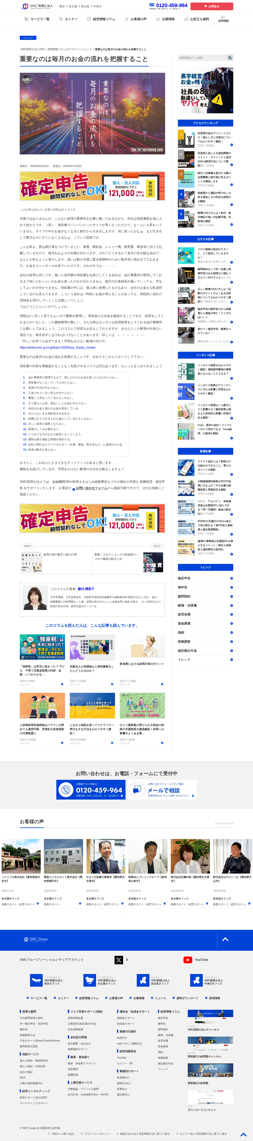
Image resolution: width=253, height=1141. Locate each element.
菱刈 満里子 (86, 589)
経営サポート (27, 904)
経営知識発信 (128, 1051)
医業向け (122, 1089)
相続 (181, 632)
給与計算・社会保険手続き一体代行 (88, 1094)
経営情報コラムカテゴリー (63, 49)
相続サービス (30, 1054)
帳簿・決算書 (187, 605)
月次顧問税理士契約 (31, 1017)
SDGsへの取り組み (63, 1133)
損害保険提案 (75, 1017)
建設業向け (123, 1094)
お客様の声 (116, 998)
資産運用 (73, 1069)
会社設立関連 (78, 1037)
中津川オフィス (53, 894)
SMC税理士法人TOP (32, 49)
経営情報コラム (89, 998)
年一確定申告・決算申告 (34, 1023)
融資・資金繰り (80, 1056)
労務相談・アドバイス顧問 (83, 1089)
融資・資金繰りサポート (82, 1063)
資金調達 (184, 623)
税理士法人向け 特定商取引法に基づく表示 (145, 1133)
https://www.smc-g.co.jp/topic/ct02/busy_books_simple (58, 347)
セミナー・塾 (124, 1063)
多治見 (85, 6)
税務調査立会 (27, 1035)
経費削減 (73, 1074)
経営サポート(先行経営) (33, 1097)
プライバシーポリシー (97, 1133)
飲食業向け (123, 1077)
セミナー (63, 998)
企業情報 (138, 998)
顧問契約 (184, 596)
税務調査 (184, 641)
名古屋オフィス (11, 898)
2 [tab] (129, 912)
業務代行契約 (128, 1031)
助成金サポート (126, 1023)
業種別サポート (129, 1071)
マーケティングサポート (34, 1103)
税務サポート (9, 904)
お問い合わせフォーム (92, 488)
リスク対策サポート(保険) (86, 1011)
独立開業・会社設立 (79, 1043)
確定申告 (184, 578)
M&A (22, 1077)
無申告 (182, 587)
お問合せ (214, 6)
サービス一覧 (39, 998)
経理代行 (122, 1037)
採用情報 (214, 998)
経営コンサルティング (36, 1091)
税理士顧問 (29, 1011)
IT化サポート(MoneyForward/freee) (40, 1040)
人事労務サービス (81, 1082)
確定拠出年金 (187, 650)
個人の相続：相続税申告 (34, 1060)
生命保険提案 (75, 1029)
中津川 (97, 6)
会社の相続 (26, 1072)
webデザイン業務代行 (129, 1043)
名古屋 (73, 6)
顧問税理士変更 (29, 1046)
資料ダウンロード (188, 998)
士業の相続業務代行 (31, 1083)
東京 (62, 6)
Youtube (121, 1057)
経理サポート (51, 904)
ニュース (160, 998)
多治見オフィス (95, 894)
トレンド (28, 37)
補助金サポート (126, 1017)
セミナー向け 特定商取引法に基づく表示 (203, 1133)
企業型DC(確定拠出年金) (82, 1023)
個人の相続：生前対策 (32, 1066)
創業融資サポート (78, 1049)
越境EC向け (124, 1083)
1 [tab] (124, 912)
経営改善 (184, 614)
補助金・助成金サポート (135, 1011)
